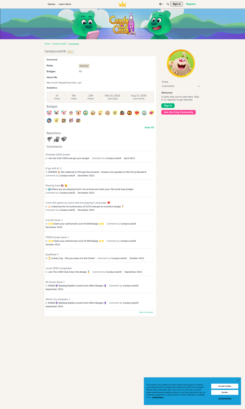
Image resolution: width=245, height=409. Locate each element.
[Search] (168, 4)
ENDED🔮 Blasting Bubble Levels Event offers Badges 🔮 (77, 285)
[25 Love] (136, 112)
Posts (57, 98)
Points (91, 98)
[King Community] (122, 4)
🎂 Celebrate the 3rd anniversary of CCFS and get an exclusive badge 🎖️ (86, 206)
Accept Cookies (224, 386)
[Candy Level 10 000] (122, 112)
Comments (181, 86)
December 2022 (86, 175)
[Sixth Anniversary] (63, 112)
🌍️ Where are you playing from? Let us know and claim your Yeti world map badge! (90, 189)
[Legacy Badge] (107, 112)
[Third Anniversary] (78, 112)
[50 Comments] (115, 112)
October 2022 (53, 244)
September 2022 (133, 272)
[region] (192, 391)
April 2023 (129, 158)
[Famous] (100, 112)
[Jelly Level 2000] (71, 112)
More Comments (146, 312)
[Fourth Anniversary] (49, 112)
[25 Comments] (56, 120)
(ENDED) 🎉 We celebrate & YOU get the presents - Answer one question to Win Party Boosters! (97, 172)
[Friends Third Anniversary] (93, 112)
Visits (74, 98)
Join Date (112, 98)
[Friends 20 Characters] (71, 120)
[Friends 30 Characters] (63, 120)
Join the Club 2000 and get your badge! (68, 158)
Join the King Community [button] (178, 112)
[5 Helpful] (151, 112)
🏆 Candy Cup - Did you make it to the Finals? (71, 258)
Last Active (138, 98)
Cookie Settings (224, 398)
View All (149, 127)
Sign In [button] (168, 105)
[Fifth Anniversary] (56, 112)
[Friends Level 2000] (129, 112)
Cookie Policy (158, 397)
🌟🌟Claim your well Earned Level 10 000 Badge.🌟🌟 (76, 223)
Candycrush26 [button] (113, 158)
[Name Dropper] (144, 112)
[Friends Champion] (49, 120)
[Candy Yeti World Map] (85, 112)
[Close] (238, 380)
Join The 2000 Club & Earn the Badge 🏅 (69, 272)
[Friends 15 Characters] (78, 120)
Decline (225, 392)
